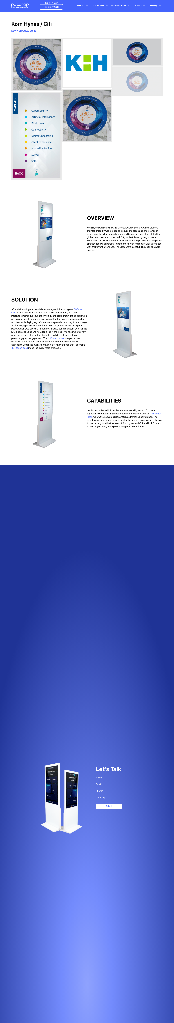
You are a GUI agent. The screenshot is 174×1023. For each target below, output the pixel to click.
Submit (109, 806)
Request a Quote (51, 7)
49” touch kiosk (19, 347)
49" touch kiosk (56, 338)
